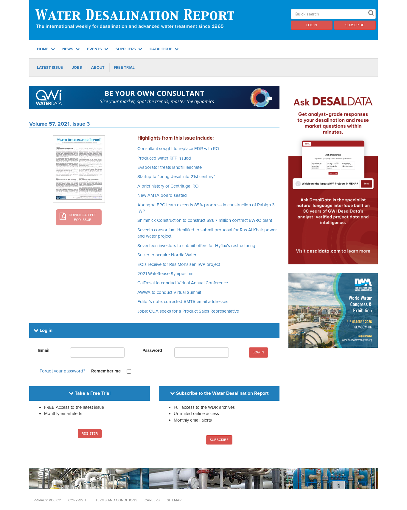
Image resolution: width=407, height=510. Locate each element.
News (68, 49)
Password (152, 350)
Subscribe (354, 25)
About (98, 67)
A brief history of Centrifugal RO (167, 186)
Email (43, 350)
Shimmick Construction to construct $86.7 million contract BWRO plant (204, 220)
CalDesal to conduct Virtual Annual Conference (182, 283)
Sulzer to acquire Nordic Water (166, 255)
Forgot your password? (62, 371)
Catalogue (161, 49)
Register (90, 433)
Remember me (106, 371)
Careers (152, 500)
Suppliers (126, 49)
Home (43, 49)
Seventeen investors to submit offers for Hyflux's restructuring (196, 245)
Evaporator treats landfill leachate (169, 167)
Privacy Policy (47, 500)
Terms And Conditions (116, 500)
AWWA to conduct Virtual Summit (169, 292)
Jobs (77, 67)
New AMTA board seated (162, 195)
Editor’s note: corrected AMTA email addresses (182, 301)
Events (95, 49)
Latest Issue (50, 67)
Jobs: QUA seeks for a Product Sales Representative (188, 311)
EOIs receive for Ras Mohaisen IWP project (178, 264)
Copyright (78, 500)
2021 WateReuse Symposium (165, 273)
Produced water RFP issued (164, 158)
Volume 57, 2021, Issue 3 (59, 124)
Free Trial (124, 67)
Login (311, 25)
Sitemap (174, 500)
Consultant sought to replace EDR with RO (178, 148)
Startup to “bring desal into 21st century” (176, 176)
